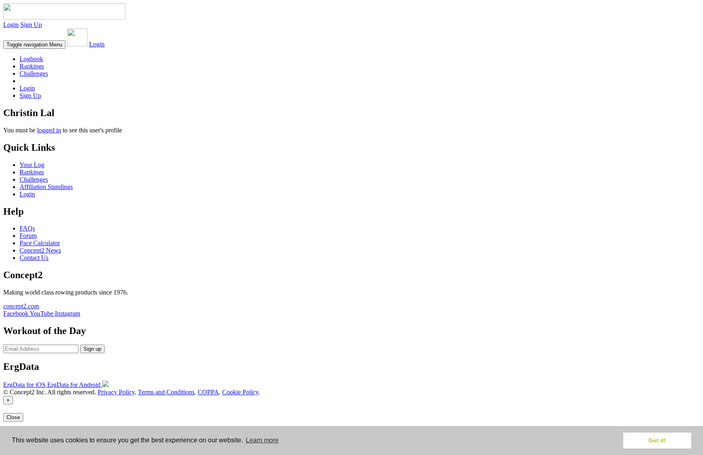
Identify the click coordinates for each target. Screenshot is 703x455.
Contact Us (34, 257)
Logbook (31, 58)
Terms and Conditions (166, 392)
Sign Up (31, 24)
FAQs (27, 228)
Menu (34, 45)
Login (11, 24)
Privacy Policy (116, 392)
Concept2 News (40, 250)
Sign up (92, 349)
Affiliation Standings (46, 186)
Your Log (32, 164)
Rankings (32, 66)
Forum (28, 235)
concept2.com (21, 306)
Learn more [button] (262, 440)
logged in (49, 130)
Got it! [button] (657, 440)
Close (13, 417)
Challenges (34, 73)
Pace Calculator (40, 243)
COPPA (208, 392)
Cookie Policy (240, 392)
